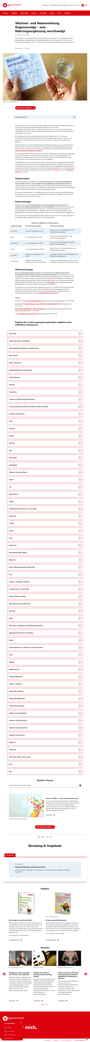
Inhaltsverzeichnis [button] (21, 117)
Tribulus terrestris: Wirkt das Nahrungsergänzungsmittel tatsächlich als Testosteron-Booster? (68, 975)
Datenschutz (47, 1040)
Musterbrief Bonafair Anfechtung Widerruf (30, 867)
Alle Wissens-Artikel (43, 827)
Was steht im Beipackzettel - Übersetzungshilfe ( (30, 309)
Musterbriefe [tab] (10, 855)
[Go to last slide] (4, 974)
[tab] (42, 1004)
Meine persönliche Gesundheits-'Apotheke (28, 150)
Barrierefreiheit (67, 1040)
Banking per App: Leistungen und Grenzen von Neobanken (19, 974)
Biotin (56, 170)
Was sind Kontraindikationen (33, 301)
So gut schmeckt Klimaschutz (56, 920)
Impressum (56, 1040)
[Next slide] (85, 974)
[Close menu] (21, 1022)
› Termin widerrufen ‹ (80, 1040)
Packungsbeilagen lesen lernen (27, 314)
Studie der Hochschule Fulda (46, 293)
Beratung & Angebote (24, 108)
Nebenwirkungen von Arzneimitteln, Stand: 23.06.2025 (42, 304)
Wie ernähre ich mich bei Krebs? (20, 920)
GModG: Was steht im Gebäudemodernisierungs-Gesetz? (43, 974)
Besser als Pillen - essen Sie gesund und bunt (62, 798)
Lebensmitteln (51, 282)
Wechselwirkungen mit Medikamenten (20, 785)
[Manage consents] (87, 1039)
